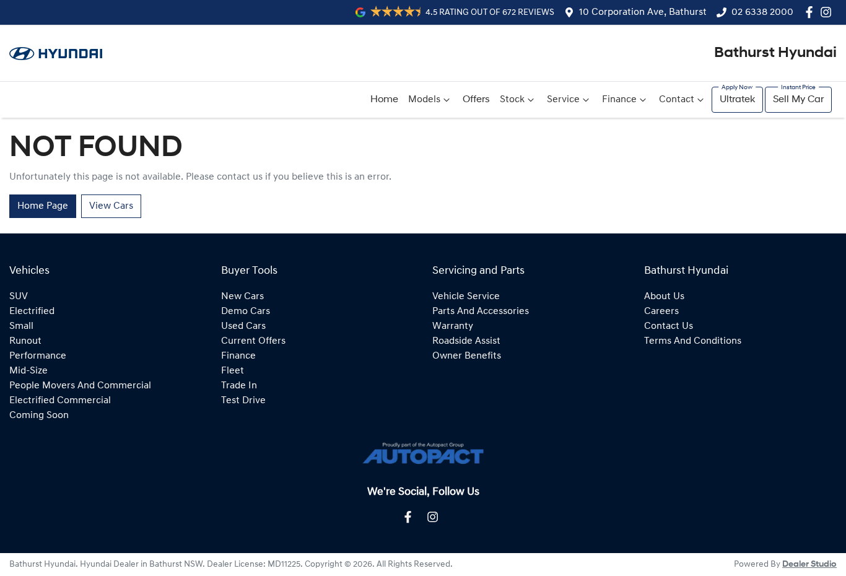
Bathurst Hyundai (775, 53)
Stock (512, 100)
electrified (32, 311)
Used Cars (243, 326)
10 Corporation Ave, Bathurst (643, 12)
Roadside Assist (466, 341)
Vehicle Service (466, 297)
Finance (619, 100)
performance (37, 356)
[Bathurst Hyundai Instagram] (828, 12)
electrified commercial (60, 401)
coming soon (39, 416)
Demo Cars (245, 311)
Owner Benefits (466, 356)
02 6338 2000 (762, 12)
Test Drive (243, 401)
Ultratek (737, 100)
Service (563, 100)
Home (384, 100)
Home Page (42, 206)
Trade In (239, 386)
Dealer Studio (809, 564)
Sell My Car (798, 100)
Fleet (232, 371)
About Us (664, 297)
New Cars (242, 297)
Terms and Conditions (692, 341)
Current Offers (253, 341)
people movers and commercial (80, 386)
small (21, 326)
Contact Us (668, 326)
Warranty (452, 326)
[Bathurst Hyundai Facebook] (811, 12)
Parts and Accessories (480, 311)
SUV (18, 297)
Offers (476, 100)
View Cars (111, 206)
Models (424, 100)
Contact (676, 100)
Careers (661, 311)
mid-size (28, 371)
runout (25, 341)
